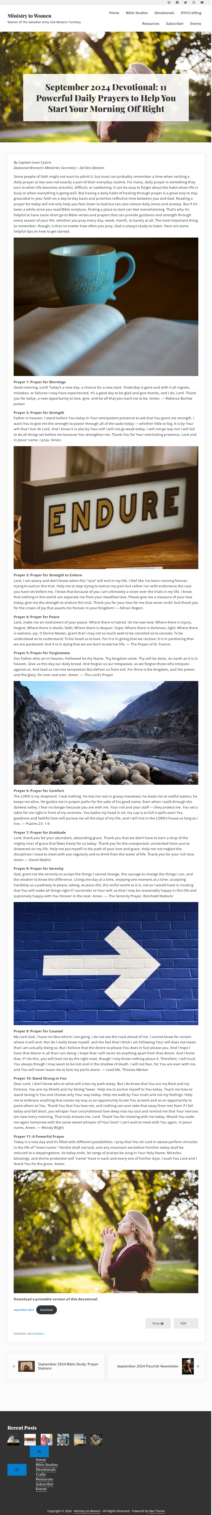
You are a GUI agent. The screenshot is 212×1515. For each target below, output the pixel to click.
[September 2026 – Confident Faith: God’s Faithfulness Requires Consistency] (63, 1439)
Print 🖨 (158, 1323)
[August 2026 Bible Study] (96, 1439)
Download (46, 1310)
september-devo (24, 1310)
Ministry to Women (29, 15)
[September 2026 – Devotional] (46, 1439)
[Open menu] (16, 1470)
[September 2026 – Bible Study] (13, 1439)
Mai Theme (157, 1511)
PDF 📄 (186, 1323)
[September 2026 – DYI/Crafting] (30, 1439)
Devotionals (36, 1333)
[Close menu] (39, 1451)
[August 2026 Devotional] (80, 1439)
